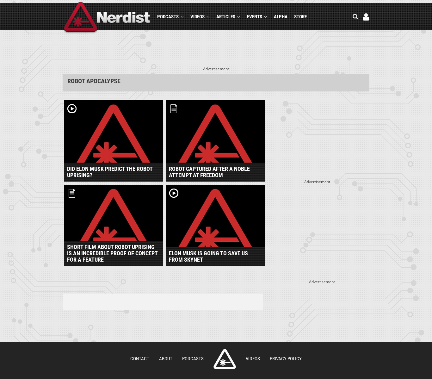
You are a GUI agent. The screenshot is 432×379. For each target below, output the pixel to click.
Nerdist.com (224, 359)
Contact (139, 359)
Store (300, 17)
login (366, 17)
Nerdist (107, 18)
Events (254, 17)
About (165, 359)
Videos (197, 17)
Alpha (280, 17)
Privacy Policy (286, 359)
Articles (225, 17)
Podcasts (168, 17)
